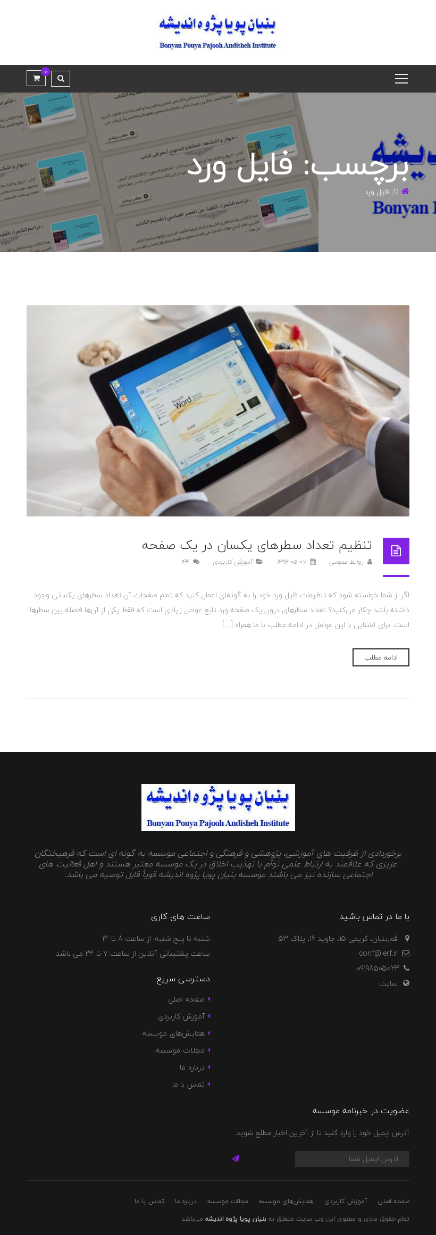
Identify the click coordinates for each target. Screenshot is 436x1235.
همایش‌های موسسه (173, 1033)
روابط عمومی (347, 562)
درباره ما (192, 1067)
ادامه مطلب (381, 657)
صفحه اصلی (186, 999)
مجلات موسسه (180, 1050)
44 (186, 562)
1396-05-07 (292, 562)
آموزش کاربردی (232, 562)
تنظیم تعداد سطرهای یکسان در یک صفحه (257, 545)
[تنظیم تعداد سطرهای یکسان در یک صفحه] (218, 410)
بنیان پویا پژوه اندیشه (235, 1218)
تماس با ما (188, 1084)
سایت (388, 983)
